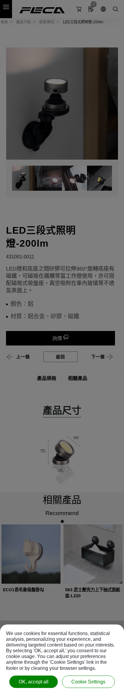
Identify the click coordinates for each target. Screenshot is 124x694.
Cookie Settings (88, 681)
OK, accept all (33, 681)
